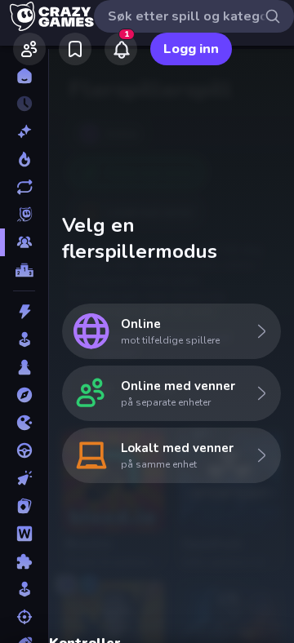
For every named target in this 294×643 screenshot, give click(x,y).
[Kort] (24, 506)
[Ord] (24, 534)
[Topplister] (24, 270)
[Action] (24, 312)
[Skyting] (24, 617)
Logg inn (191, 49)
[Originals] (24, 214)
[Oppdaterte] (24, 187)
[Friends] (29, 49)
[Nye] (24, 131)
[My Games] (75, 49)
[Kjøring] (24, 450)
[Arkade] (24, 339)
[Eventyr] (24, 395)
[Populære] (24, 159)
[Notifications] (121, 49)
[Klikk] (24, 478)
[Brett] (24, 367)
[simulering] (24, 589)
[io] (24, 423)
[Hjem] (24, 76)
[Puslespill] (24, 561)
